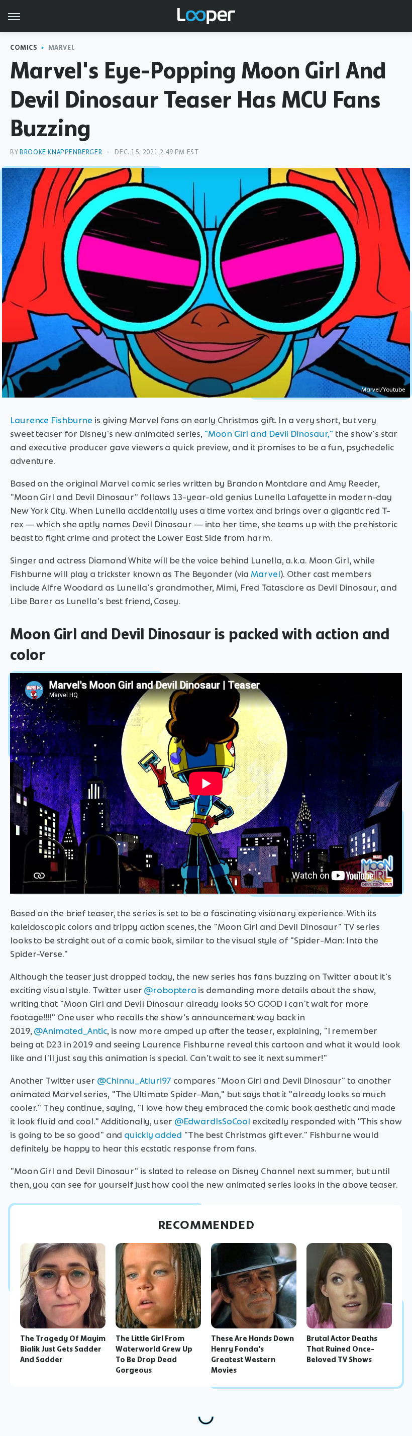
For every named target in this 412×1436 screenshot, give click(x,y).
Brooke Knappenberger (61, 152)
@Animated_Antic (70, 1031)
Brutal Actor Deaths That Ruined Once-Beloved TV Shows (341, 1349)
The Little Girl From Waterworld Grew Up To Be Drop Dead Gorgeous (154, 1354)
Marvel (61, 47)
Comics (24, 47)
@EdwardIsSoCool (212, 1121)
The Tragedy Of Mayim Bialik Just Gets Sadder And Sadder (63, 1349)
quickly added (153, 1135)
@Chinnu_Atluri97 (134, 1081)
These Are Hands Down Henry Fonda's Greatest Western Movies (252, 1354)
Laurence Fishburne (51, 420)
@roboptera (170, 990)
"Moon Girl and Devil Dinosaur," (268, 434)
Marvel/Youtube (383, 390)
